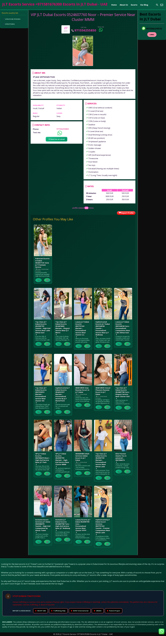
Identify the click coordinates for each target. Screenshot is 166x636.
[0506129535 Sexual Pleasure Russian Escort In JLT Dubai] (103, 369)
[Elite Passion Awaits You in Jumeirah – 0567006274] (123, 435)
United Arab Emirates (12, 19)
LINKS (152, 34)
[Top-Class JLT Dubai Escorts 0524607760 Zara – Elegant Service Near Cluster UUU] (123, 369)
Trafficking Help (58, 611)
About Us (124, 5)
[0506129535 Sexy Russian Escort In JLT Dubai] (83, 369)
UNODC (98, 611)
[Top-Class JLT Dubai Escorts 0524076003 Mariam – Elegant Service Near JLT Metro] (63, 303)
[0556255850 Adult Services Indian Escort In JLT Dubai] (83, 435)
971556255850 (85, 30)
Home (114, 5)
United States (10, 24)
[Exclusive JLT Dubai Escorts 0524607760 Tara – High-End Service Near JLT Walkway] (63, 501)
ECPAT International (79, 611)
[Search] (157, 5)
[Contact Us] (162, 5)
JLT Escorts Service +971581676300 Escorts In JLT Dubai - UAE (55, 4)
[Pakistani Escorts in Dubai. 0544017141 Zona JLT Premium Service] (43, 240)
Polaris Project (113, 611)
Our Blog (144, 5)
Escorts (134, 5)
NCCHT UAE (41, 611)
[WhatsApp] (47, 280)
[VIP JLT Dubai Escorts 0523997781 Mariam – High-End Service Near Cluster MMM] (63, 435)
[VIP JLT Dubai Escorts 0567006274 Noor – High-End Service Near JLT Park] (43, 435)
